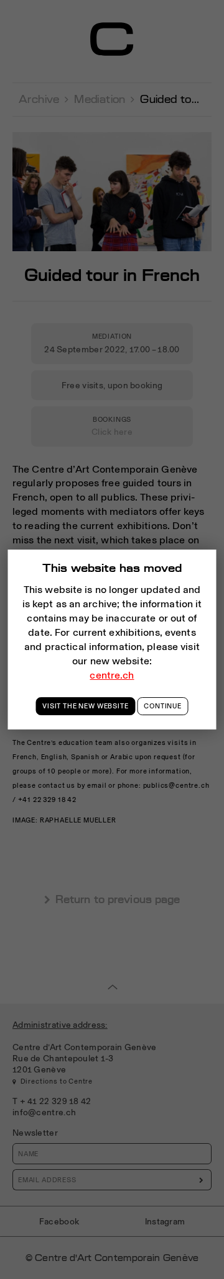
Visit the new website (85, 706)
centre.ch (112, 675)
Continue (163, 706)
